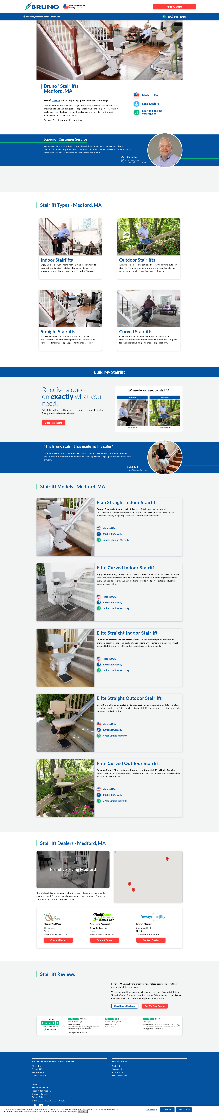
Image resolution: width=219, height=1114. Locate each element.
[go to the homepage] (41, 6)
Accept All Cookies (184, 1110)
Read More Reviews (124, 1006)
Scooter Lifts (37, 1069)
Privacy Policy (38, 1097)
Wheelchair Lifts (119, 1075)
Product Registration (41, 1090)
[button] (167, 859)
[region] (109, 1110)
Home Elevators (39, 1075)
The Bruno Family (40, 1087)
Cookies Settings (151, 1110)
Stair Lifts (36, 1066)
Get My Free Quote (155, 1006)
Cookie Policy (82, 1111)
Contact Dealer (58, 940)
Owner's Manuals (40, 1094)
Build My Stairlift (53, 422)
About (35, 1084)
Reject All (167, 1110)
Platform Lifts (38, 1072)
